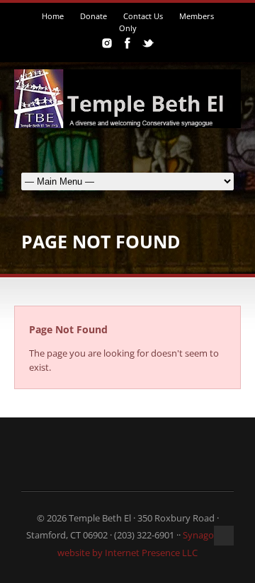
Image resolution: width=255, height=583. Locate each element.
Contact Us (143, 16)
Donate (93, 16)
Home (53, 16)
